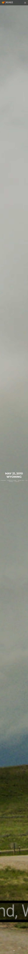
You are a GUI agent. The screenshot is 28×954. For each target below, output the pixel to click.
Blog (9, 480)
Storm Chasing (13, 480)
